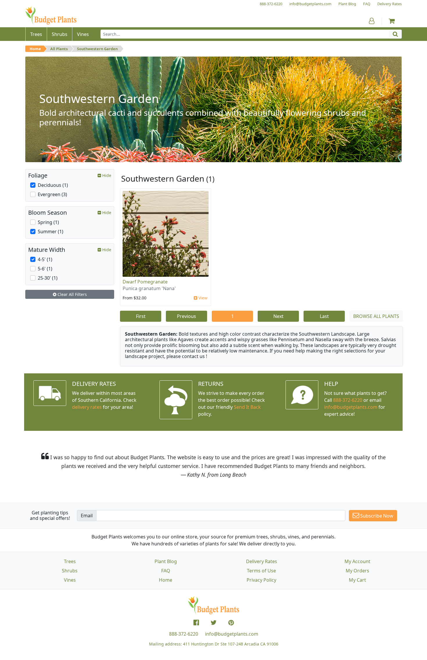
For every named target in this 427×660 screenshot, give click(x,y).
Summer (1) (50, 231)
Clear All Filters (71, 294)
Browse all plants (376, 316)
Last (324, 316)
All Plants (59, 48)
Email (87, 515)
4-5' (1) (45, 259)
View (202, 298)
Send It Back (247, 407)
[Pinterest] (231, 622)
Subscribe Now (376, 516)
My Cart (357, 580)
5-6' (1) (45, 268)
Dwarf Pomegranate (145, 282)
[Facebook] (196, 622)
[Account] (372, 21)
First (141, 316)
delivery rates (87, 407)
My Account (357, 561)
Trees (70, 561)
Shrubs (70, 570)
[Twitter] (213, 622)
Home (35, 48)
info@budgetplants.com (231, 634)
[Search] (395, 34)
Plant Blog (166, 561)
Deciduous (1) (53, 185)
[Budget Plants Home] (51, 16)
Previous (186, 316)
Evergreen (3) (52, 194)
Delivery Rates (261, 561)
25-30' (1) (48, 278)
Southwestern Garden (97, 48)
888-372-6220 (347, 400)
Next (278, 316)
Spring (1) (48, 222)
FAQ (165, 570)
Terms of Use (261, 570)
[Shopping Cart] (391, 21)
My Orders (357, 570)
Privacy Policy (261, 580)
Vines (70, 580)
